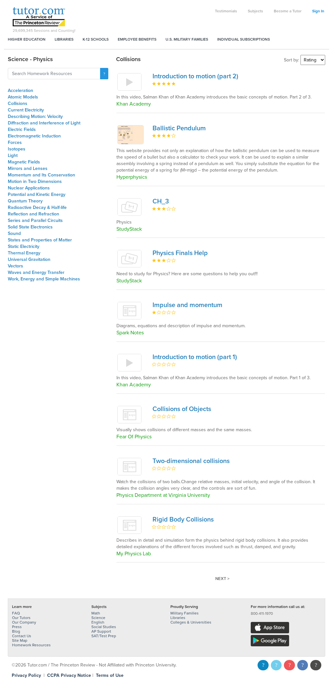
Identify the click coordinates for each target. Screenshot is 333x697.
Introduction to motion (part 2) (195, 76)
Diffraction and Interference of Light (44, 123)
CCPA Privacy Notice (69, 675)
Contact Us (21, 636)
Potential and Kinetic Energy (36, 194)
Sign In (318, 11)
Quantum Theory (25, 201)
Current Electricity (26, 110)
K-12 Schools (96, 39)
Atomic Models (23, 97)
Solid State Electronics (30, 227)
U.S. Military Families (187, 39)
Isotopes (16, 149)
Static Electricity (23, 246)
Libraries (64, 39)
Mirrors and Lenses (27, 168)
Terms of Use (110, 675)
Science (98, 617)
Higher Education (27, 39)
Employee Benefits (137, 39)
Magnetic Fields (24, 162)
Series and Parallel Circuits (35, 220)
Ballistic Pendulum (179, 128)
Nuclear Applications (29, 188)
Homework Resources (31, 645)
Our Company (24, 622)
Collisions (17, 103)
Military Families (184, 613)
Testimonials (226, 11)
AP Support (101, 631)
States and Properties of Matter (40, 240)
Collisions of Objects (182, 409)
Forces (15, 142)
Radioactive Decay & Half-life (37, 207)
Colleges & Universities (190, 622)
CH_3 (161, 201)
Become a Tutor (287, 11)
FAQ (16, 613)
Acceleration (20, 90)
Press (17, 627)
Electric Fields (22, 129)
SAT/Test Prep (103, 636)
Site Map (19, 640)
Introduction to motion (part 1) (195, 357)
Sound (14, 233)
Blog (16, 631)
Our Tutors (21, 617)
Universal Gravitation (29, 259)
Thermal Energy (24, 253)
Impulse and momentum (187, 305)
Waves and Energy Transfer (36, 272)
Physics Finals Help (180, 253)
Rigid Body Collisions (183, 519)
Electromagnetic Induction (34, 136)
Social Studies (103, 627)
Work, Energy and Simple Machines (44, 279)
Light (13, 155)
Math (95, 613)
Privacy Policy (26, 675)
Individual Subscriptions (243, 39)
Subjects (255, 11)
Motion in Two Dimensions (35, 181)
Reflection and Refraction (33, 214)
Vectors (15, 266)
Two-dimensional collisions (191, 461)
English (97, 622)
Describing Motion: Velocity (35, 116)
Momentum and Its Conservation (41, 175)
